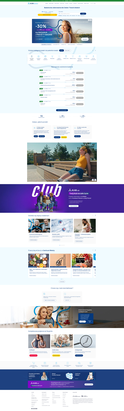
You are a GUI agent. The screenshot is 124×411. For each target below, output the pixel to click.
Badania (46, 3)
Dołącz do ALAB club (73, 194)
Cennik (43, 403)
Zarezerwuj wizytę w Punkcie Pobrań (45, 400)
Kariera (32, 406)
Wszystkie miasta (65, 406)
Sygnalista (33, 404)
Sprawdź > (30, 378)
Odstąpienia (54, 402)
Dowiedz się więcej (32, 263)
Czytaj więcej (62, 269)
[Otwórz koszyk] (94, 3)
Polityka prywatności (34, 400)
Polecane (70, 3)
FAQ (53, 399)
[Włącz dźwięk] (95, 168)
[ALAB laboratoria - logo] (33, 3)
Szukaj (83, 13)
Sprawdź (70, 0)
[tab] (31, 59)
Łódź (63, 399)
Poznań (64, 397)
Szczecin (64, 402)
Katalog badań (44, 395)
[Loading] (62, 94)
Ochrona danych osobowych (34, 402)
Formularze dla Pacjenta (45, 397)
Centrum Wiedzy (80, 3)
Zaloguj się (89, 310)
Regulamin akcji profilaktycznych (34, 398)
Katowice (64, 404)
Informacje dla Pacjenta (56, 395)
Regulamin (33, 395)
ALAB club (66, 3)
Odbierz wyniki (86, 3)
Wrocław (64, 395)
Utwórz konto (82, 310)
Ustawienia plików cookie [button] (46, 405)
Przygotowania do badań (56, 397)
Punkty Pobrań (56, 3)
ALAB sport (75, 3)
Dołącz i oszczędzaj (88, 384)
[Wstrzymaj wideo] (93, 168)
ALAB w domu (62, 3)
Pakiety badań (51, 3)
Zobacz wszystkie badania (62, 98)
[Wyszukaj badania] (91, 3)
